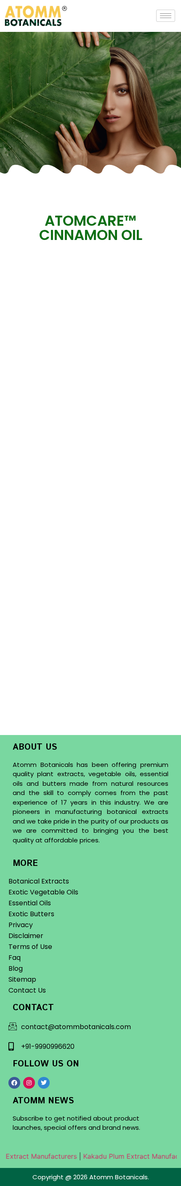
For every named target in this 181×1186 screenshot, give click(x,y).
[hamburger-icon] (165, 16)
